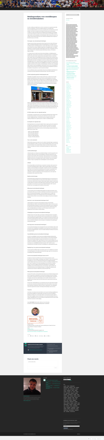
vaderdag (65, 408)
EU (71, 391)
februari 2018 (69, 134)
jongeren (71, 38)
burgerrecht (71, 27)
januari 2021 (68, 100)
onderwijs (75, 42)
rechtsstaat (74, 404)
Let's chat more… (48, 381)
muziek (70, 42)
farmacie (77, 391)
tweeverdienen (68, 407)
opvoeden (76, 401)
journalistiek (74, 38)
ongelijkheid (67, 43)
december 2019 (69, 117)
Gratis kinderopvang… (49, 387)
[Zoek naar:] (72, 15)
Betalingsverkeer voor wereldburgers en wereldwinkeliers (42, 18)
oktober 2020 (69, 104)
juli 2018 (68, 130)
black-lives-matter (66, 387)
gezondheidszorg (68, 35)
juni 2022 (68, 91)
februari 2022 (69, 92)
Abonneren (65, 428)
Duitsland (76, 390)
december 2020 (69, 101)
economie (67, 31)
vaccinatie (77, 407)
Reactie (56, 367)
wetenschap (67, 57)
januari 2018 (68, 135)
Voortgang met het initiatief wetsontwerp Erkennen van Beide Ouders (53, 351)
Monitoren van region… (49, 385)
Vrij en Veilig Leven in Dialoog (71, 62)
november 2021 (69, 95)
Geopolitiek (71, 34)
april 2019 (68, 121)
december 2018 (69, 125)
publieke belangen (66, 404)
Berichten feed (69, 149)
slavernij (78, 404)
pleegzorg (71, 46)
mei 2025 (68, 83)
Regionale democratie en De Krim (71, 75)
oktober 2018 (69, 126)
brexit (74, 387)
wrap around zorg (72, 57)
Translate (70, 380)
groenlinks (73, 35)
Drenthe (73, 390)
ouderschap (67, 46)
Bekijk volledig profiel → (27, 400)
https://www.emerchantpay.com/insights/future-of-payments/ (37, 331)
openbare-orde (71, 401)
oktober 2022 (69, 87)
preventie (75, 46)
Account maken (69, 146)
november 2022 (69, 86)
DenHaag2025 (69, 390)
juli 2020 (68, 108)
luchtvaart (74, 39)
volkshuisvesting (71, 54)
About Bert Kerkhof (28, 8)
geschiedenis (75, 34)
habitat (76, 35)
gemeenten (67, 34)
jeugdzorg (67, 38)
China (74, 27)
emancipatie (71, 31)
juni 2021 (68, 99)
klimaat (71, 39)
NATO (72, 42)
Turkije (75, 50)
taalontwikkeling (71, 50)
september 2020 (69, 105)
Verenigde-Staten (73, 408)
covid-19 (65, 390)
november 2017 (69, 138)
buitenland (67, 27)
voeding (67, 54)
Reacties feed (69, 150)
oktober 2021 (69, 96)
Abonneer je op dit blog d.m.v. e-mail (70, 420)
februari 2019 (69, 122)
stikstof (67, 50)
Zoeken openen (79, 8)
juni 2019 (68, 118)
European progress (52, 3)
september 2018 (69, 127)
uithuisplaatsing (73, 407)
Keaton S (47, 380)
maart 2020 (68, 113)
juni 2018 (68, 131)
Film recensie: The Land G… (54, 380)
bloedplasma (71, 387)
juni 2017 (68, 139)
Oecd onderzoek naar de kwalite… (53, 382)
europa (76, 31)
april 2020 (68, 112)
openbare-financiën (72, 43)
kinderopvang (68, 39)
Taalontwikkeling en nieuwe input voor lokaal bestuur (55, 348)
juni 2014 (68, 140)
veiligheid (68, 408)
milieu (67, 42)
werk (64, 411)
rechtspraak (70, 404)
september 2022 (69, 88)
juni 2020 (68, 109)
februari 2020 (69, 114)
